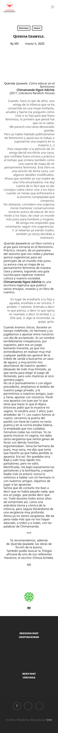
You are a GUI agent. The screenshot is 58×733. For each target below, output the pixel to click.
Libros (37, 28)
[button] (52, 7)
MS (17, 43)
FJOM (49, 719)
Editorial (24, 28)
